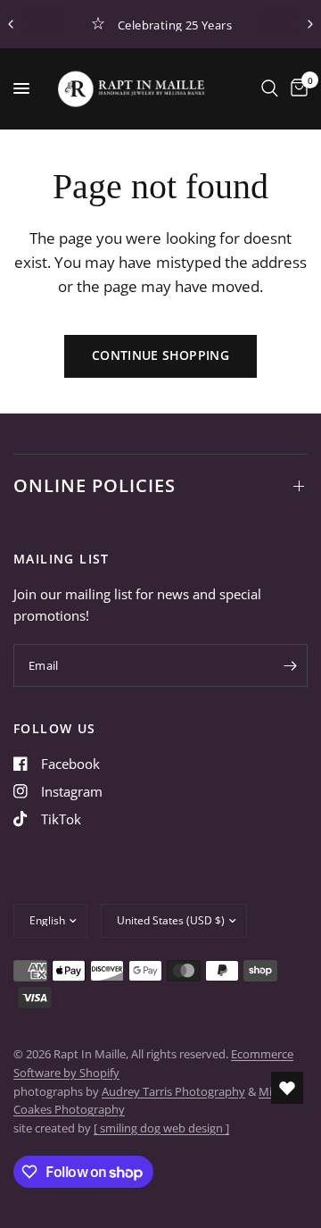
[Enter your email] (290, 665)
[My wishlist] (287, 1088)
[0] (296, 88)
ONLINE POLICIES (94, 485)
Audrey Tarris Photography (173, 1091)
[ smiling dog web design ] (161, 1128)
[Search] (269, 88)
